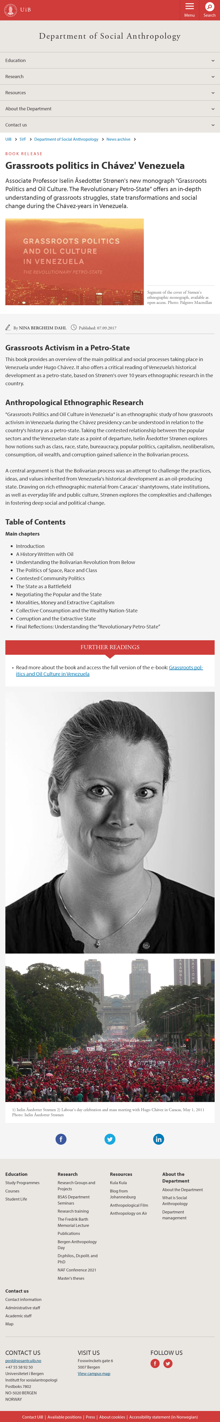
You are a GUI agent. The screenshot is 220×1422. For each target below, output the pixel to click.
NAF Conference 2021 (77, 1269)
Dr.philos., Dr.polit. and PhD (78, 1258)
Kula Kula (118, 1182)
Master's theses (71, 1278)
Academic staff (18, 1315)
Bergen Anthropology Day (77, 1244)
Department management (174, 1214)
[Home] (10, 10)
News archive (118, 139)
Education (15, 60)
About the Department (28, 109)
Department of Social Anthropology (110, 36)
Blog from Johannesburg (123, 1193)
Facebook (61, 1139)
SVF (23, 139)
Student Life (16, 1199)
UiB (8, 139)
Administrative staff (22, 1307)
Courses (12, 1191)
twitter (169, 1364)
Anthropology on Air (128, 1213)
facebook (157, 1364)
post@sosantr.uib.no (23, 1360)
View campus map (94, 1373)
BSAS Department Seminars (74, 1199)
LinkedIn (158, 1139)
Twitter (110, 1139)
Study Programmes (22, 1182)
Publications (69, 1233)
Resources (15, 92)
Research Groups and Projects (76, 1185)
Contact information (23, 1299)
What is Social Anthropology (175, 1200)
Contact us (16, 125)
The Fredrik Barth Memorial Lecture (73, 1222)
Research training (73, 1211)
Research (14, 76)
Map (9, 1323)
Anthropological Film (129, 1205)
